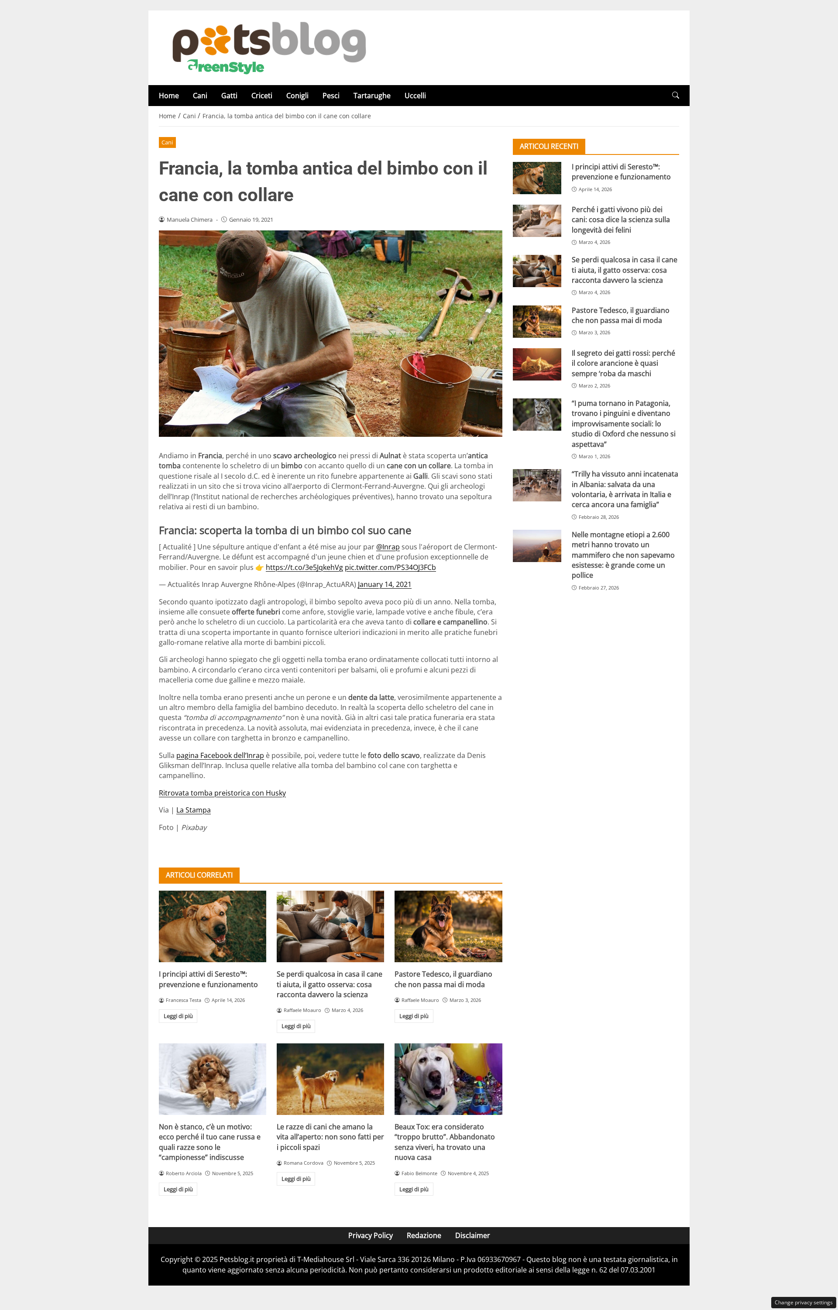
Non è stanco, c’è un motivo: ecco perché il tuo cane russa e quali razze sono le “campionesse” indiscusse (210, 1142)
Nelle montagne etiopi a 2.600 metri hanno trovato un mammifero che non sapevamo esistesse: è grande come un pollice (623, 555)
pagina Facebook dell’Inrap (220, 755)
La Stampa (193, 810)
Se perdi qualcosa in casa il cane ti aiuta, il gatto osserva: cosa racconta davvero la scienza (329, 984)
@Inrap (388, 547)
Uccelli (415, 95)
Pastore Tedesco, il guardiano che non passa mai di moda (443, 979)
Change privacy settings (804, 1302)
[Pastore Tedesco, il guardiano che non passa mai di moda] (448, 926)
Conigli (297, 95)
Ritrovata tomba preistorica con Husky (222, 793)
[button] (675, 95)
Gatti (229, 95)
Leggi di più (178, 1016)
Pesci (331, 95)
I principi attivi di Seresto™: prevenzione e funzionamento (208, 979)
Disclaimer (472, 1235)
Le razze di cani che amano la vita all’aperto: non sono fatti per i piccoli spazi (330, 1137)
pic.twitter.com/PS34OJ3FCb (390, 567)
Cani (200, 95)
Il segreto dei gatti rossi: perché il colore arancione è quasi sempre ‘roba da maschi (623, 363)
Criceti (261, 95)
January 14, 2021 (385, 584)
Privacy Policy (370, 1235)
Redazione (424, 1235)
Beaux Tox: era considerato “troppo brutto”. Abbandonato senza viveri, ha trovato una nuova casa (445, 1142)
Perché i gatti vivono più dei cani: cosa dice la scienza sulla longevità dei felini (621, 220)
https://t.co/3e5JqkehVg (304, 567)
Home (169, 95)
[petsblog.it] (268, 47)
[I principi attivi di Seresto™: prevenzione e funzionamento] (212, 926)
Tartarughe (372, 95)
